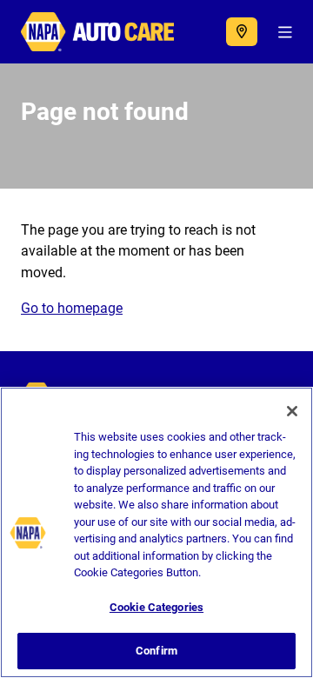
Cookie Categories (156, 607)
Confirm (156, 650)
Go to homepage (72, 308)
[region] (156, 532)
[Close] (292, 411)
